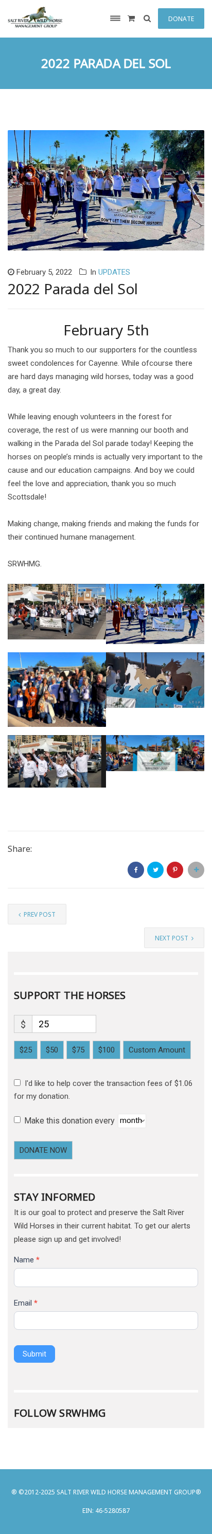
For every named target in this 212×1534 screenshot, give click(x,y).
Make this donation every (70, 1120)
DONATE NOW (43, 1150)
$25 (26, 1050)
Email (26, 1303)
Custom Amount (157, 1050)
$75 (78, 1050)
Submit (34, 1354)
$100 (106, 1050)
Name (27, 1259)
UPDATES (114, 272)
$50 (52, 1050)
